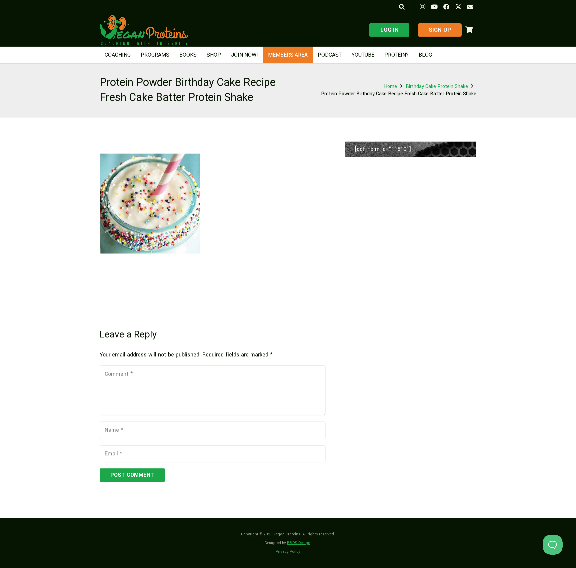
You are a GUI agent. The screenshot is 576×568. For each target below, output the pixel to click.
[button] (401, 7)
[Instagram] (422, 7)
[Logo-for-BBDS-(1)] (144, 30)
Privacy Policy (288, 551)
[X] (458, 7)
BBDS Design (298, 543)
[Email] (470, 7)
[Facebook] (446, 7)
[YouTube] (434, 7)
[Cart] (469, 30)
